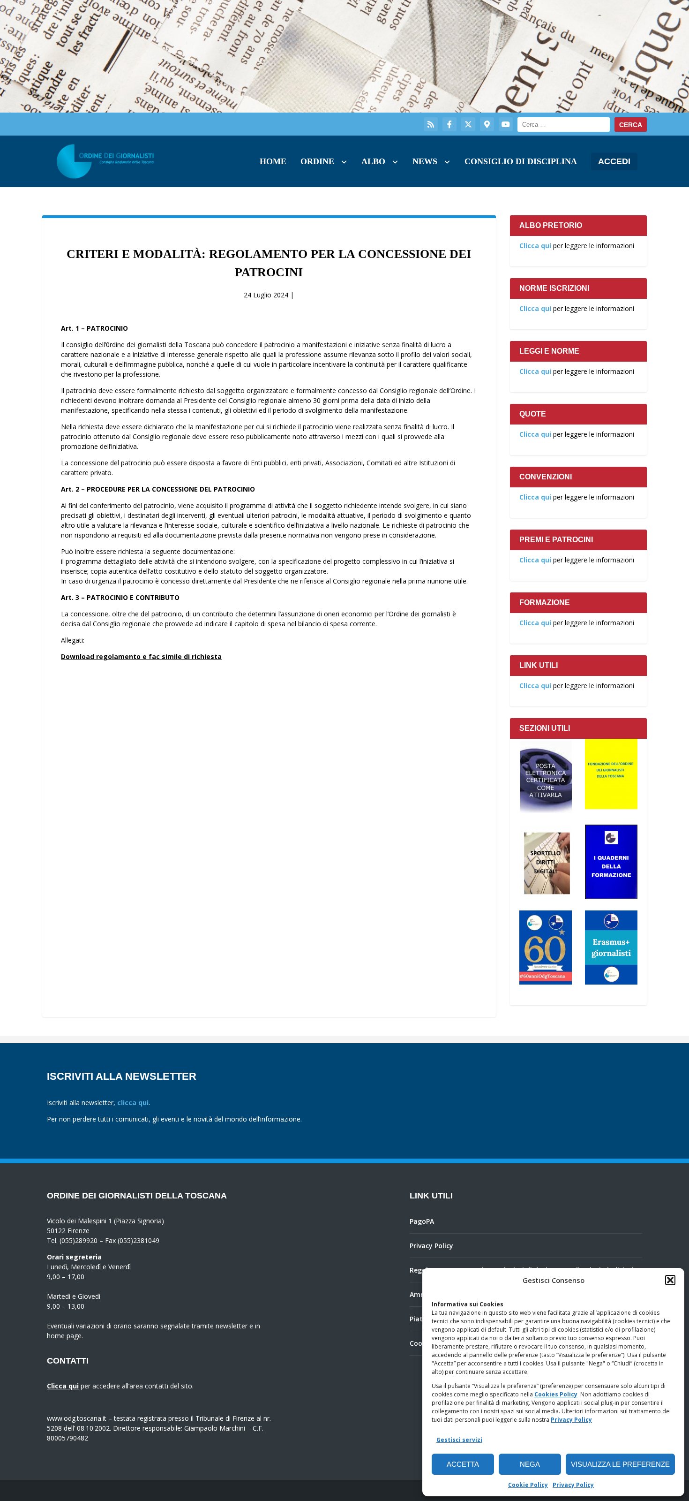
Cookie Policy (528, 1485)
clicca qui (133, 1102)
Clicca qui (535, 245)
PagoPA (422, 1221)
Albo (373, 161)
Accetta (463, 1464)
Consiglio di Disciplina (520, 161)
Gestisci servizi (459, 1440)
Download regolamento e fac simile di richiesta (141, 656)
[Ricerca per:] (563, 124)
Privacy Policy (571, 1420)
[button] (670, 1280)
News (424, 161)
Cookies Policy (555, 1394)
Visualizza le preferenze (620, 1464)
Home (273, 161)
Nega (530, 1464)
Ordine (317, 161)
